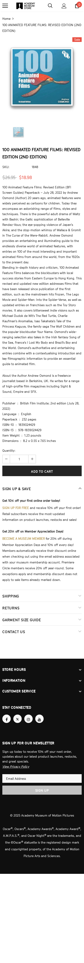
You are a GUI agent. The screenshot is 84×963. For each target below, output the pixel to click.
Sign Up (42, 786)
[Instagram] (28, 714)
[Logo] (25, 6)
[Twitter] (17, 714)
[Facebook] (6, 714)
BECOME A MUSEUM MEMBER (23, 537)
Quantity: (8, 450)
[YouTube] (39, 714)
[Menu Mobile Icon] (5, 6)
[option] (42, 76)
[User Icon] (64, 5)
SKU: (5, 166)
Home (6, 18)
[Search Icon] (50, 5)
